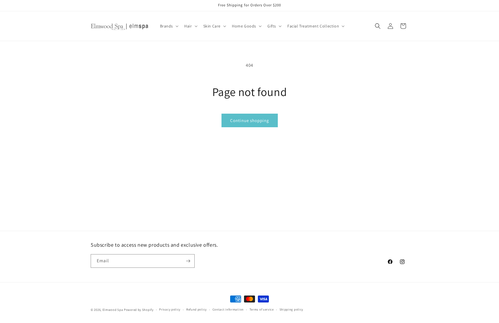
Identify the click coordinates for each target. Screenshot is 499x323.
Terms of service (262, 309)
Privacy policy (169, 309)
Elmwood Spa (113, 310)
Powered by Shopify (139, 310)
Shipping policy (292, 309)
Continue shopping (249, 120)
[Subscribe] (188, 261)
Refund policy (196, 309)
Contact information (228, 309)
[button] (169, 26)
